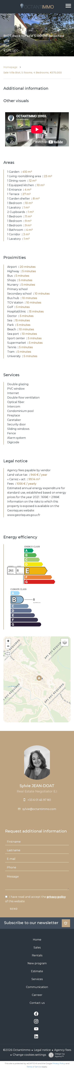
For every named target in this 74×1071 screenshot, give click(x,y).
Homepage (10, 67)
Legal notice (42, 1050)
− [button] (8, 646)
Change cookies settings (29, 1054)
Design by (60, 1055)
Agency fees (62, 1050)
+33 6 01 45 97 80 (39, 800)
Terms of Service (34, 1067)
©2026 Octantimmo (16, 1050)
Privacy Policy (58, 1063)
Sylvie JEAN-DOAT (37, 785)
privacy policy (56, 896)
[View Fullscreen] (8, 653)
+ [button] (8, 641)
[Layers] (64, 642)
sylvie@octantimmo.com (39, 809)
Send (14, 908)
